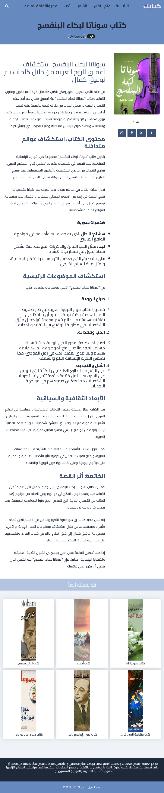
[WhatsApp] (122, 133)
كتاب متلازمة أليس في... (135, 734)
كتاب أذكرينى (82, 663)
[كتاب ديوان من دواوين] (28, 701)
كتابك (74, 787)
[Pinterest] (131, 133)
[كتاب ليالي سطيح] (28, 630)
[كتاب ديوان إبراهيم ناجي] (82, 701)
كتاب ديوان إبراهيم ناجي (82, 734)
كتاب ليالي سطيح (29, 663)
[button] (7, 6)
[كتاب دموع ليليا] (135, 630)
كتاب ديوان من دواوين (29, 734)
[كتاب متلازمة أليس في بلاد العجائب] (135, 701)
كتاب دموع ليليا (135, 663)
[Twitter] (141, 133)
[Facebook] (151, 133)
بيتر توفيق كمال (77, 36)
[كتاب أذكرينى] (82, 630)
